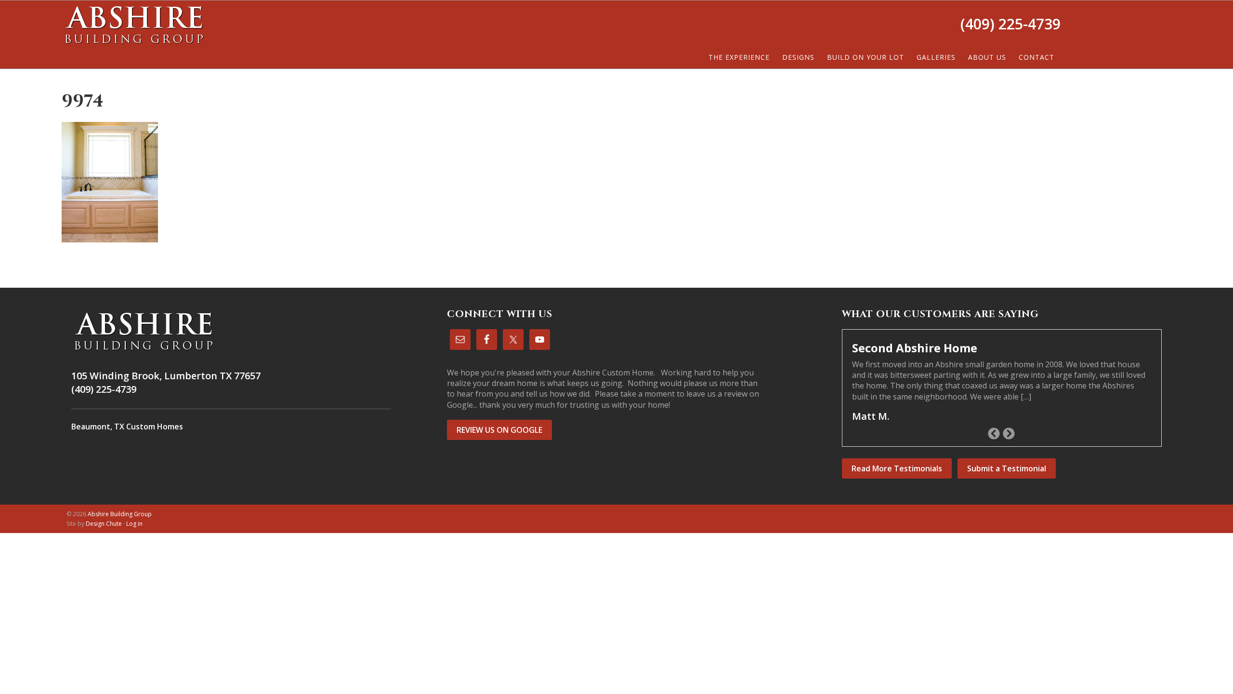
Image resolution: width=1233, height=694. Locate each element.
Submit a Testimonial (1006, 468)
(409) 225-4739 (1010, 24)
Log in (134, 524)
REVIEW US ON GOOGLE (499, 430)
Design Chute (104, 524)
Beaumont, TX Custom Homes (127, 426)
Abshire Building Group (134, 24)
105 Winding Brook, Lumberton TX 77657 (166, 375)
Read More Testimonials (897, 468)
